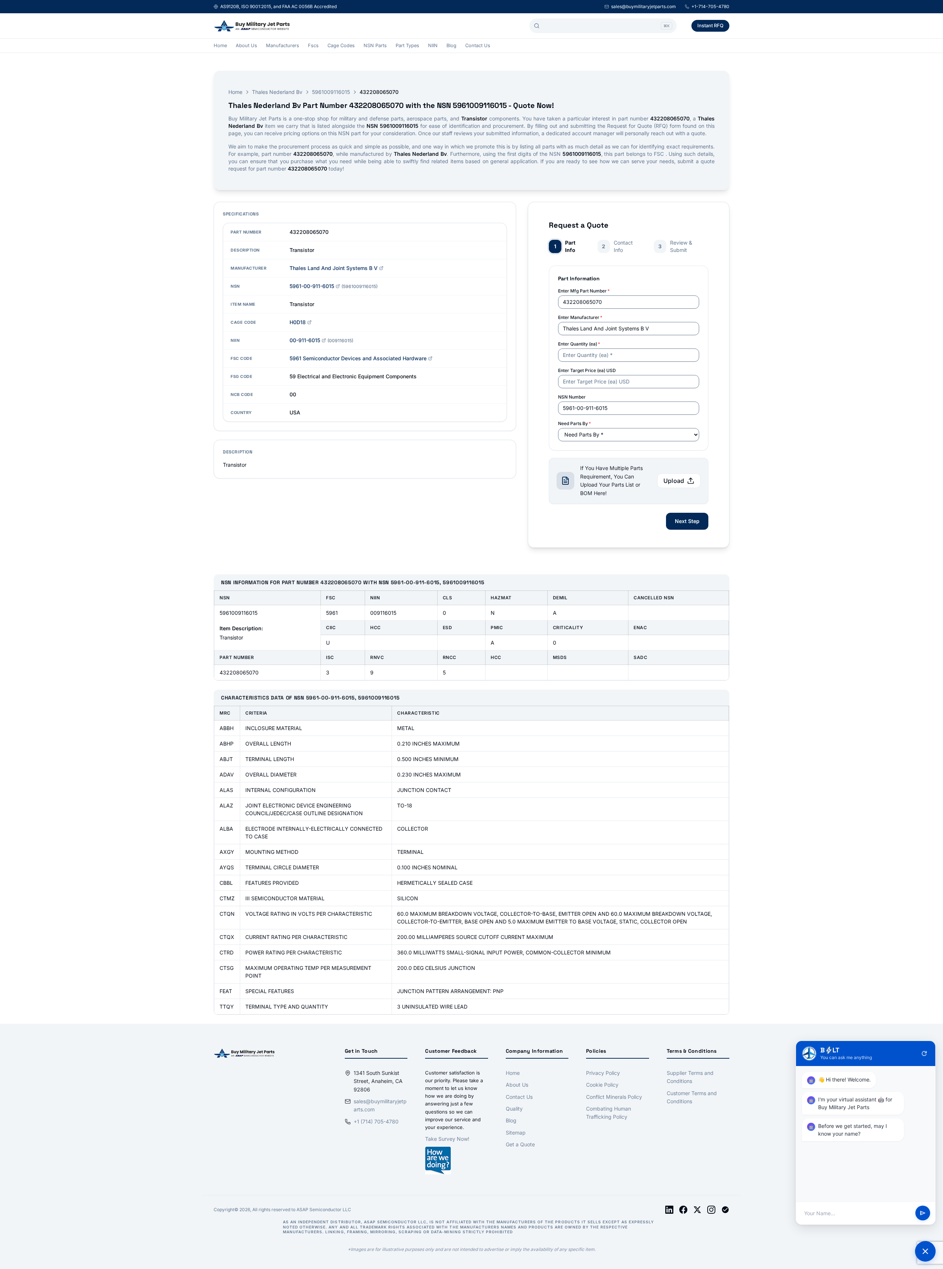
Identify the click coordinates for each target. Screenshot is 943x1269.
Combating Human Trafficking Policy (608, 1112)
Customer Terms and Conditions (692, 1097)
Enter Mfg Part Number (584, 291)
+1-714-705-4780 (710, 6)
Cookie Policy (602, 1085)
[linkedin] (669, 1210)
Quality (514, 1108)
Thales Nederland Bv (277, 92)
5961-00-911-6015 (312, 286)
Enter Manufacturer (580, 317)
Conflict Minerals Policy (614, 1097)
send (922, 1213)
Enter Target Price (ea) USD (587, 370)
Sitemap (516, 1132)
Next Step (687, 521)
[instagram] (711, 1210)
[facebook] (683, 1210)
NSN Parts (375, 45)
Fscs (313, 45)
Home (220, 45)
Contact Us (477, 45)
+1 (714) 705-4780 (376, 1121)
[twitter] (697, 1210)
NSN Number (572, 397)
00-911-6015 (305, 340)
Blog (451, 45)
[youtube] (725, 1210)
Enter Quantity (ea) (579, 344)
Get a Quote (520, 1144)
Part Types (407, 45)
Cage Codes (341, 45)
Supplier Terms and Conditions (690, 1077)
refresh (924, 1053)
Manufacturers (282, 45)
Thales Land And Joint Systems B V (334, 268)
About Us (246, 45)
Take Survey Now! (447, 1139)
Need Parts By (574, 423)
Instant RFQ (710, 25)
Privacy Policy (603, 1073)
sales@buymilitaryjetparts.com (643, 6)
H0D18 (298, 322)
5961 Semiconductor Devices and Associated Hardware (358, 358)
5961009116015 (331, 92)
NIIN (433, 45)
